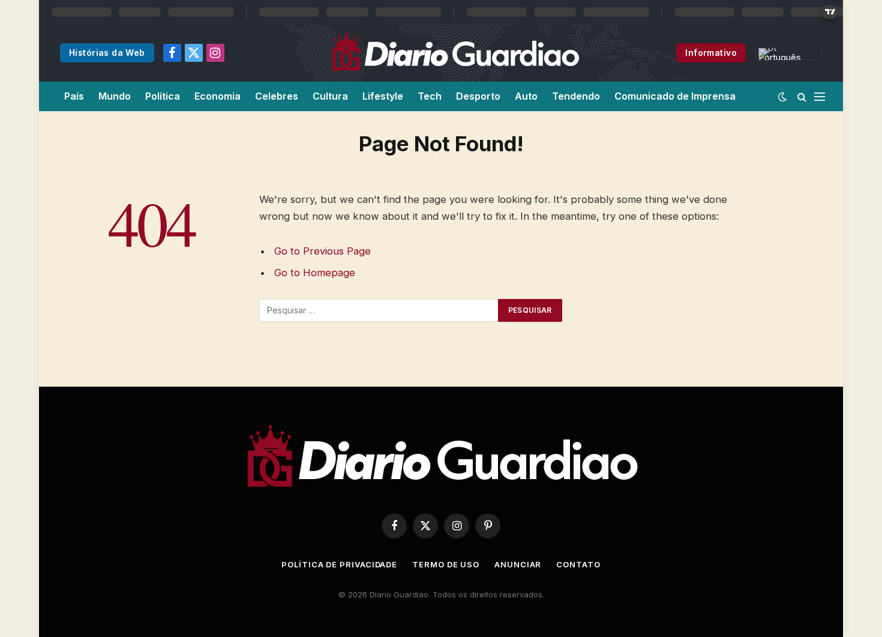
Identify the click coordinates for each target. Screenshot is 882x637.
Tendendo (576, 96)
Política (162, 96)
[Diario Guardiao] (455, 53)
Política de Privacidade (339, 564)
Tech (430, 96)
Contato (578, 564)
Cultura (330, 96)
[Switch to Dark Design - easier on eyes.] (782, 96)
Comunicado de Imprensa (675, 96)
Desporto (478, 96)
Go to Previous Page (322, 251)
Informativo (711, 52)
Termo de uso (445, 564)
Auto (526, 96)
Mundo (114, 96)
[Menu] (819, 96)
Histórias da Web (107, 52)
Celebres (276, 96)
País (74, 96)
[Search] (802, 96)
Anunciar (517, 564)
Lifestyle (382, 96)
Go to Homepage (314, 273)
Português (779, 56)
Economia (217, 96)
